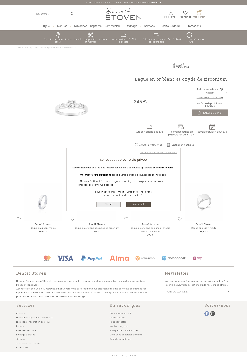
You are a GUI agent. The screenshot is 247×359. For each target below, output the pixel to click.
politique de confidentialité (128, 195)
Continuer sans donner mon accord (158, 152)
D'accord (138, 204)
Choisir (108, 204)
